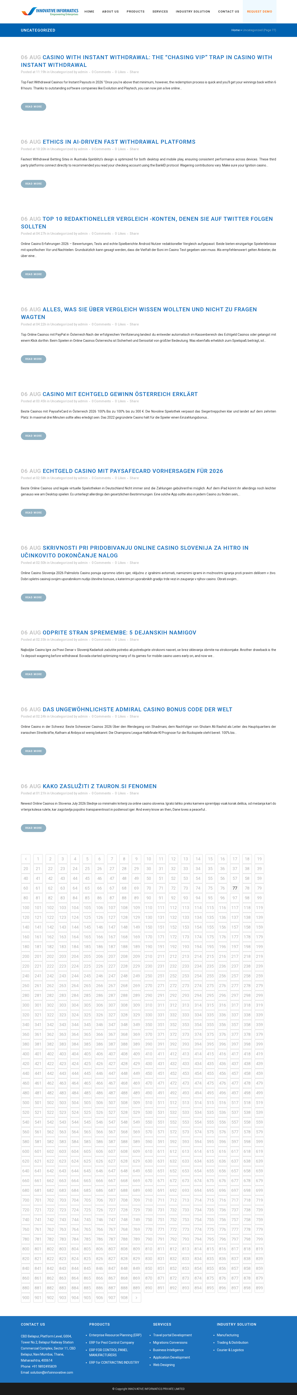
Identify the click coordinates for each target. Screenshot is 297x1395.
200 (25, 956)
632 (173, 1161)
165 (87, 936)
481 (38, 1092)
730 (148, 1209)
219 (259, 956)
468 (124, 1083)
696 (222, 1190)
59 (259, 878)
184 (74, 946)
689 (136, 1190)
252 (173, 975)
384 (74, 1044)
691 (161, 1190)
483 (62, 1092)
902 (50, 1297)
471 (161, 1083)
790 (148, 1239)
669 (136, 1180)
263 (62, 985)
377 (234, 1034)
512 (173, 1102)
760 (25, 1229)
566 (99, 1131)
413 (185, 1053)
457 (234, 1073)
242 (50, 975)
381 (38, 1044)
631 (161, 1161)
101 (38, 907)
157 (234, 927)
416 (222, 1053)
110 (148, 907)
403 (62, 1053)
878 (247, 1278)
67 (112, 888)
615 (210, 1151)
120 (25, 917)
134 (197, 917)
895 (210, 1287)
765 (87, 1229)
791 (161, 1239)
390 (148, 1044)
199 (259, 946)
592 (173, 1141)
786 (99, 1239)
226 (99, 966)
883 (62, 1287)
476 (222, 1083)
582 (50, 1141)
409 (136, 1053)
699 (259, 1190)
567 (111, 1131)
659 (259, 1170)
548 (124, 1122)
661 (38, 1180)
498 (247, 1092)
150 (148, 927)
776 (222, 1229)
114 (197, 907)
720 (25, 1209)
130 (148, 917)
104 (74, 907)
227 (111, 966)
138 (247, 917)
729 (136, 1209)
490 (148, 1092)
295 (210, 995)
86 (99, 897)
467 (111, 1083)
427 (111, 1063)
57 (234, 878)
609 (136, 1151)
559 (259, 1122)
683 (62, 1190)
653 (185, 1170)
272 (173, 985)
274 (197, 985)
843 (62, 1268)
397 (234, 1044)
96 (222, 897)
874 (197, 1278)
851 (161, 1268)
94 (198, 897)
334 (197, 1014)
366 (99, 1034)
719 (259, 1200)
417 (234, 1053)
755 (210, 1219)
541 (38, 1122)
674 (197, 1180)
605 (87, 1151)
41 (38, 878)
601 (38, 1151)
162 (50, 936)
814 (197, 1248)
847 (111, 1268)
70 (148, 888)
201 (38, 956)
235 (210, 966)
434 (197, 1063)
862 (50, 1278)
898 (247, 1287)
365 (87, 1034)
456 (222, 1073)
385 (87, 1044)
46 (99, 878)
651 (161, 1170)
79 (259, 888)
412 (173, 1053)
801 (38, 1248)
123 (62, 917)
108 (124, 907)
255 (210, 975)
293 (185, 995)
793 (185, 1239)
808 (124, 1248)
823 (62, 1258)
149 (136, 927)
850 (148, 1268)
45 (87, 878)
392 (173, 1044)
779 (259, 1229)
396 (222, 1044)
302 (50, 1005)
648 (124, 1170)
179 (259, 936)
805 (87, 1248)
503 (62, 1102)
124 (74, 917)
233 (185, 966)
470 (148, 1083)
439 (259, 1063)
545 (87, 1122)
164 (74, 936)
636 (222, 1161)
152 (173, 927)
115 (210, 907)
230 (148, 966)
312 (173, 1005)
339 (259, 1014)
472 (173, 1083)
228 (124, 966)
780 (25, 1239)
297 (234, 995)
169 (136, 936)
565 (87, 1131)
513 (185, 1102)
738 (247, 1209)
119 (259, 907)
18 (247, 858)
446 (99, 1073)
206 (99, 956)
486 (99, 1092)
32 (173, 868)
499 (259, 1092)
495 (210, 1092)
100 (25, 907)
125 (87, 917)
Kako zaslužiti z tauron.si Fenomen (100, 786)
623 (62, 1161)
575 (210, 1131)
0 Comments (101, 72)
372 (173, 1034)
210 (148, 956)
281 (38, 995)
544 (74, 1122)
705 (87, 1200)
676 (222, 1180)
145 (87, 927)
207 (111, 956)
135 (210, 917)
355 (210, 1024)
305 (87, 1005)
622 (50, 1161)
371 (161, 1034)
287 (111, 995)
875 (210, 1278)
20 (25, 868)
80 (25, 897)
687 (111, 1190)
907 (111, 1297)
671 (161, 1180)
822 (50, 1258)
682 (50, 1190)
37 (234, 868)
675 (210, 1180)
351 (161, 1024)
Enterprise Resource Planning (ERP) (115, 1335)
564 (74, 1131)
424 (74, 1063)
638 (247, 1161)
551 (161, 1122)
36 (222, 868)
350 (148, 1024)
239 (259, 966)
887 (111, 1287)
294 (197, 995)
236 (222, 966)
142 (50, 927)
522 (50, 1112)
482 (50, 1092)
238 (247, 966)
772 (173, 1229)
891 (161, 1287)
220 (25, 966)
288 (124, 995)
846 (99, 1268)
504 (74, 1102)
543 (62, 1122)
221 (38, 966)
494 (197, 1092)
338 (247, 1014)
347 (111, 1024)
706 (99, 1200)
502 (50, 1102)
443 (62, 1073)
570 (148, 1131)
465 (87, 1083)
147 (111, 927)
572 (173, 1131)
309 (136, 1005)
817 (234, 1248)
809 (136, 1248)
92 (173, 897)
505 (87, 1102)
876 (222, 1278)
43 (62, 878)
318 (247, 1005)
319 (259, 1005)
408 (124, 1053)
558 (247, 1122)
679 (259, 1180)
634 (197, 1161)
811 (161, 1248)
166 (99, 936)
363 (62, 1034)
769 (136, 1229)
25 (87, 868)
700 (25, 1200)
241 (38, 975)
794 (197, 1239)
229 (136, 966)
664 (74, 1180)
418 (247, 1053)
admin (83, 72)
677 (234, 1180)
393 (185, 1044)
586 (99, 1141)
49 (136, 878)
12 (173, 858)
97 (234, 897)
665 (87, 1180)
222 (50, 966)
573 (185, 1131)
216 (222, 956)
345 (87, 1024)
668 (124, 1180)
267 (111, 985)
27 (112, 868)
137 (234, 917)
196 (222, 946)
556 (222, 1122)
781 (38, 1239)
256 (222, 975)
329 (136, 1014)
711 (161, 1200)
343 (62, 1024)
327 (111, 1014)
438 (247, 1063)
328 (124, 1014)
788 (124, 1239)
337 (234, 1014)
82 (50, 897)
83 (62, 897)
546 (99, 1122)
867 (111, 1278)
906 (99, 1297)
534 (197, 1112)
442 (50, 1073)
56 (222, 878)
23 (62, 868)
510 (148, 1102)
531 (161, 1112)
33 (185, 868)
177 (234, 936)
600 (25, 1151)
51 (161, 878)
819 (259, 1248)
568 (124, 1131)
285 (87, 995)
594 (197, 1141)
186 (99, 946)
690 (148, 1190)
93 (185, 897)
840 (25, 1268)
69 (136, 888)
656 (222, 1170)
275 (210, 985)
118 (247, 907)
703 (62, 1200)
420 (25, 1063)
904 (74, 1297)
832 (173, 1258)
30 (148, 868)
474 (197, 1083)
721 (38, 1209)
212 (173, 956)
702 (50, 1200)
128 (124, 917)
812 (173, 1248)
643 (62, 1170)
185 (87, 946)
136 (222, 917)
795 (210, 1239)
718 (247, 1200)
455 (210, 1073)
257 (234, 975)
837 (234, 1258)
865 (87, 1278)
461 (38, 1083)
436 (222, 1063)
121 (38, 917)
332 (173, 1014)
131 (161, 917)
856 (222, 1268)
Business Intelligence (168, 1350)
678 (247, 1180)
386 (99, 1044)
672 (173, 1180)
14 (198, 858)
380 (25, 1044)
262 (50, 985)
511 (161, 1102)
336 (222, 1014)
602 (50, 1151)
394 (197, 1044)
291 (161, 995)
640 (25, 1170)
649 (136, 1170)
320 (25, 1014)
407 (111, 1053)
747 (111, 1219)
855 (210, 1268)
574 (197, 1131)
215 (210, 956)
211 (161, 956)
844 (74, 1268)
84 (75, 897)
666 (99, 1180)
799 (259, 1239)
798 (247, 1239)
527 (111, 1112)
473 (185, 1083)
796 (222, 1239)
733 (185, 1209)
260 (25, 985)
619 (259, 1151)
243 (62, 975)
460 (25, 1083)
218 (247, 956)
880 (25, 1287)
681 (38, 1190)
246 (99, 975)
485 (87, 1092)
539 (259, 1112)
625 (87, 1161)
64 (75, 888)
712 (173, 1200)
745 (87, 1219)
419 (259, 1053)
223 (62, 966)
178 (247, 936)
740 (25, 1219)
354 (197, 1024)
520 (25, 1112)
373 (185, 1034)
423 (62, 1063)
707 (111, 1200)
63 (62, 888)
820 (25, 1258)
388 (124, 1044)
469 (136, 1083)
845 (87, 1268)
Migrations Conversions (170, 1342)
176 (222, 936)
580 (25, 1141)
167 (111, 936)
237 (234, 966)
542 (50, 1122)
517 (234, 1102)
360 (25, 1034)
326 (99, 1014)
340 (25, 1024)
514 (197, 1102)
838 (247, 1258)
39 (259, 868)
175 (210, 936)
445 (87, 1073)
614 (197, 1151)
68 (124, 888)
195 (210, 946)
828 (124, 1258)
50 (148, 878)
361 (38, 1034)
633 (185, 1161)
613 (185, 1151)
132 (173, 917)
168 (124, 936)
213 (185, 956)
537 (234, 1112)
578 (247, 1131)
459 (259, 1073)
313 (185, 1005)
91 (161, 897)
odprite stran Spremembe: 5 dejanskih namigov (120, 632)
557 (234, 1122)
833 (185, 1258)
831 (161, 1258)
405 (87, 1053)
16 (222, 858)
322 (50, 1014)
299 (259, 995)
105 (87, 907)
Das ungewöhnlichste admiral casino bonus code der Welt (137, 709)
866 (99, 1278)
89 (136, 897)
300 (25, 1005)
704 (74, 1200)
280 (25, 995)
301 (38, 1005)
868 (124, 1278)
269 (136, 985)
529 (136, 1112)
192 (173, 946)
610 (148, 1151)
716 (222, 1200)
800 (25, 1248)
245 (87, 975)
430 (148, 1063)
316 (222, 1005)
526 (99, 1112)
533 (185, 1112)
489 (136, 1092)
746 (99, 1219)
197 (234, 946)
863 (62, 1278)
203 (62, 956)
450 (148, 1073)
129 (136, 917)
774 (197, 1229)
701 (38, 1200)
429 (136, 1063)
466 (99, 1083)
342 (50, 1024)
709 (136, 1200)
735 (210, 1209)
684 (74, 1190)
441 (38, 1073)
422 (50, 1063)
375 (210, 1034)
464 (74, 1083)
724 (74, 1209)
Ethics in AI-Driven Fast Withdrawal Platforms (119, 142)
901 (38, 1297)
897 (234, 1287)
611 (161, 1151)
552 (173, 1122)
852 (173, 1268)
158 (247, 927)
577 (234, 1131)
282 (50, 995)
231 (161, 966)
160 (25, 936)
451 (161, 1073)
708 (124, 1200)
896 (222, 1287)
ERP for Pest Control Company (111, 1342)
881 (38, 1287)
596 (222, 1141)
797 (234, 1239)
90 (148, 897)
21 (38, 868)
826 (99, 1258)
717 (234, 1200)
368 (124, 1034)
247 (111, 975)
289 (136, 995)
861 (38, 1278)
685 (87, 1190)
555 (210, 1122)
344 (74, 1024)
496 (222, 1092)
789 (136, 1239)
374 (197, 1034)
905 (87, 1297)
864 (74, 1278)
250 (148, 975)
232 (173, 966)
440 (25, 1073)
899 (259, 1287)
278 (247, 985)
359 (259, 1024)
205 (87, 956)
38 (247, 868)
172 (173, 936)
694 (197, 1190)
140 (25, 927)
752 (173, 1219)
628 (124, 1161)
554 (197, 1122)
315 (210, 1005)
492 (173, 1092)
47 (112, 878)
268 (124, 985)
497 (234, 1092)
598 (247, 1141)
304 (74, 1005)
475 (210, 1083)
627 (111, 1161)
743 (62, 1219)
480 (25, 1092)
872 (173, 1278)
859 (259, 1268)
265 (87, 985)
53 (185, 878)
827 (111, 1258)
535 (210, 1112)
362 (50, 1034)
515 (210, 1102)
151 (161, 927)
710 (148, 1200)
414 (197, 1053)
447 (111, 1073)
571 (161, 1131)
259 (259, 975)
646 (99, 1170)
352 (173, 1024)
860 (25, 1278)
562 (50, 1131)
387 (111, 1044)
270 (148, 985)
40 (25, 878)
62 (50, 888)
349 (136, 1024)
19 (259, 858)
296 (222, 995)
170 (148, 936)
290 (148, 995)
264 (74, 985)
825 (87, 1258)
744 (74, 1219)
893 (185, 1287)
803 (62, 1248)
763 (62, 1229)
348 (124, 1024)
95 (210, 897)
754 (197, 1219)
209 (136, 956)
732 (173, 1209)
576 (222, 1131)
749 (136, 1219)
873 (185, 1278)
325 (87, 1014)
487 (111, 1092)
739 (259, 1209)
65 (87, 888)
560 (25, 1131)
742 (50, 1219)
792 (173, 1239)
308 (124, 1005)
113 (185, 907)
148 (124, 927)
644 (74, 1170)
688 (124, 1190)
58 (247, 878)
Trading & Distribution (232, 1342)
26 (99, 868)
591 (161, 1141)
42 (50, 878)
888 (124, 1287)
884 (74, 1287)
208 (124, 956)
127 (111, 917)
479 (259, 1083)
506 (99, 1102)
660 (25, 1180)
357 (234, 1024)
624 (74, 1161)
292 (173, 995)
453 (185, 1073)
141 (38, 927)
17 (234, 858)
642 (50, 1170)
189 (136, 946)
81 (38, 897)
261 (38, 985)
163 (62, 936)
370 (148, 1034)
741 (38, 1219)
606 (99, 1151)
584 (74, 1141)
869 (136, 1278)
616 (222, 1151)
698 (247, 1190)
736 (222, 1209)
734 (197, 1209)
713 (185, 1200)
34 (198, 868)
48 (124, 878)
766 (99, 1229)
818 (247, 1248)
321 (38, 1014)
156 (222, 927)
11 (161, 858)
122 (50, 917)
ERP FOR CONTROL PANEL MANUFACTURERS (108, 1352)
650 (148, 1170)
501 (38, 1102)
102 (50, 907)
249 (136, 975)
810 (148, 1248)
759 (259, 1219)
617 (234, 1151)
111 (161, 907)
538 (247, 1112)
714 (197, 1200)
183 (62, 946)
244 (74, 975)
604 (74, 1151)
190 (148, 946)
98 (247, 897)
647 (111, 1170)
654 (197, 1170)
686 (99, 1190)
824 (74, 1258)
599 (259, 1141)
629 (136, 1161)
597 (234, 1141)
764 (74, 1229)
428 (124, 1063)
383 (62, 1044)
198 (247, 946)
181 (38, 946)
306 (99, 1005)
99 (259, 897)
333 (185, 1014)
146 (99, 927)
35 (210, 868)
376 (222, 1034)
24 (75, 868)
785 (87, 1239)
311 (161, 1005)
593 (185, 1141)
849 (136, 1268)
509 (136, 1102)
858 (247, 1268)
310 (148, 1005)
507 (111, 1102)
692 (173, 1190)
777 (234, 1229)
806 (99, 1248)
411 (161, 1053)
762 (50, 1229)
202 (50, 956)
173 (185, 936)
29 (136, 868)
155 (210, 927)
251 (161, 975)
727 (111, 1209)
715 (210, 1200)
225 (87, 966)
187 (111, 946)
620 (25, 1161)
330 (148, 1014)
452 (173, 1073)
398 (247, 1044)
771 (161, 1229)
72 (173, 888)
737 (234, 1209)
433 (185, 1063)
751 (161, 1219)
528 (124, 1112)
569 (136, 1131)
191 (161, 946)
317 (234, 1005)
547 (111, 1122)
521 (38, 1112)
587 (111, 1141)
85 (87, 897)
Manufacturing (228, 1335)
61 (38, 888)
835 (210, 1258)
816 (222, 1248)
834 (197, 1258)
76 (222, 888)
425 (87, 1063)
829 (136, 1258)
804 (74, 1248)
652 (173, 1170)
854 (197, 1268)
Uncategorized (61, 72)
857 (234, 1268)
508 (124, 1102)
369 (136, 1034)
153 (185, 927)
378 (247, 1034)
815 (210, 1248)
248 (124, 975)
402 (50, 1053)
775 (210, 1229)
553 (185, 1122)
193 (185, 946)
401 (38, 1053)
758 (247, 1219)
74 (198, 888)
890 (148, 1287)
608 (124, 1151)
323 (62, 1014)
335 (210, 1014)
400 (25, 1053)
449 (136, 1073)
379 (259, 1034)
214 (197, 956)
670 (148, 1180)
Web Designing (164, 1365)
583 (62, 1141)
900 (25, 1297)
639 (259, 1161)
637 (234, 1161)
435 (210, 1063)
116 (222, 907)
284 (74, 995)
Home (236, 30)
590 (148, 1141)
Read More (33, 106)
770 (148, 1229)
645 (87, 1170)
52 (173, 878)
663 (62, 1180)
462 (50, 1083)
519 (259, 1102)
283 (62, 995)
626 (99, 1161)
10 (148, 858)
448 (124, 1073)
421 (38, 1063)
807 (111, 1248)
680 (25, 1190)
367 (111, 1034)
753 (185, 1219)
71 (161, 888)
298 (247, 995)
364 (74, 1034)
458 (247, 1073)
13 (185, 858)
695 (210, 1190)
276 (222, 985)
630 (148, 1161)
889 (136, 1287)
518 (247, 1102)
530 (148, 1112)
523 (62, 1112)
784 (74, 1239)
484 (74, 1092)
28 (124, 868)
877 (234, 1278)
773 (185, 1229)
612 (173, 1151)
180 (25, 946)
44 (75, 878)
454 (197, 1073)
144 (74, 927)
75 (210, 888)
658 (247, 1170)
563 (62, 1131)
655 (210, 1170)
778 (247, 1229)
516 (222, 1102)
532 (173, 1112)
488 (124, 1092)
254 (197, 975)
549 (136, 1122)
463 (62, 1083)
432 (173, 1063)
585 (87, 1141)
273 (185, 985)
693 (185, 1190)
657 (234, 1170)
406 (99, 1053)
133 (185, 917)
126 (99, 917)
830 (148, 1258)
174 (197, 936)
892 (173, 1287)
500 (25, 1102)
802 (50, 1248)
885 (87, 1287)
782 (50, 1239)
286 (99, 995)
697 (234, 1190)
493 (185, 1092)
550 (148, 1122)
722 (50, 1209)
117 (234, 907)
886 (99, 1287)
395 (210, 1044)
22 (50, 868)
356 (222, 1024)
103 (62, 907)
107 (111, 907)
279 (259, 985)
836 (222, 1258)
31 (161, 868)
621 (38, 1161)
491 (161, 1092)
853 (185, 1268)
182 (50, 946)
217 (234, 956)
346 (99, 1024)
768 (124, 1229)
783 (62, 1239)
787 (111, 1239)
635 (210, 1161)
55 (210, 878)
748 (124, 1219)
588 (124, 1141)
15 (210, 858)
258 (247, 975)
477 (234, 1083)
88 (124, 897)
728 (124, 1209)
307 (111, 1005)
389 (136, 1044)
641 (38, 1170)
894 (197, 1287)
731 (161, 1209)
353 (185, 1024)
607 (111, 1151)
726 (99, 1209)
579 (259, 1131)
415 (210, 1053)
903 (62, 1297)
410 (148, 1053)
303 (62, 1005)
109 (136, 907)
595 (210, 1141)
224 (74, 966)
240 (25, 975)
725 (87, 1209)
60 (25, 888)
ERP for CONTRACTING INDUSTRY (114, 1362)
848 (124, 1268)
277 (234, 985)
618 (247, 1151)
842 (50, 1268)
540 (25, 1122)
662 (50, 1180)
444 (74, 1073)
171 (161, 936)
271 (161, 985)
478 (247, 1083)
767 (111, 1229)
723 (62, 1209)
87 (112, 897)
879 (259, 1278)
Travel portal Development (172, 1335)
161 (38, 936)
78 (247, 888)
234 (197, 966)
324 (74, 1014)
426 (99, 1063)
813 (185, 1248)
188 (124, 946)
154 (197, 927)
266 (99, 985)
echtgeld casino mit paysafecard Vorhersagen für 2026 (133, 471)
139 (259, 917)
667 (111, 1180)
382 (50, 1044)
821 (38, 1258)
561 (38, 1131)
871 (161, 1278)
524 (74, 1112)
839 (259, 1258)
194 (197, 946)
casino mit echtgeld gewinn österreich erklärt (120, 394)
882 (50, 1287)
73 (185, 888)
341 (38, 1024)
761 (38, 1229)
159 (259, 927)
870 (148, 1278)
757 (234, 1219)
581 (38, 1141)
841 (38, 1268)
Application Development (171, 1357)
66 (99, 888)
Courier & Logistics (230, 1350)
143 (62, 927)
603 (62, 1151)
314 (197, 1005)
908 (124, 1297)
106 (99, 907)
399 (259, 1044)
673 (185, 1180)
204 (74, 956)
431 (161, 1063)
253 (185, 975)
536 (222, 1112)
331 (161, 1014)
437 (234, 1063)
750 (148, 1219)
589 (136, 1141)
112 (173, 907)
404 (74, 1053)
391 (161, 1044)
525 (87, 1112)
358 (247, 1024)
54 (198, 878)
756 (222, 1219)
